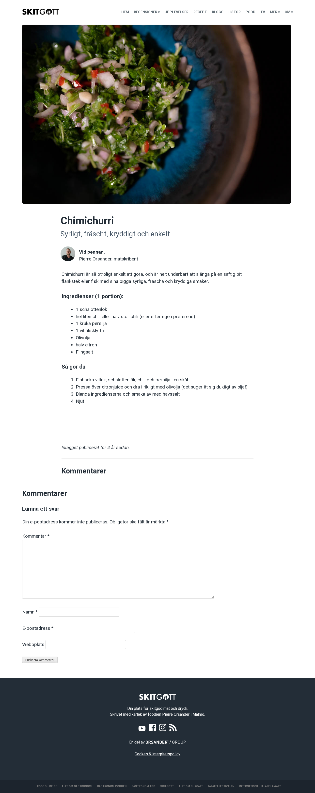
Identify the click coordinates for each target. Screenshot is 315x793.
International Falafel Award (260, 786)
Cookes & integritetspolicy (157, 754)
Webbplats (33, 644)
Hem (125, 12)
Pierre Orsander (175, 714)
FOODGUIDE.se (47, 786)
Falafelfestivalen (221, 786)
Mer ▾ (275, 12)
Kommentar (35, 536)
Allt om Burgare (191, 786)
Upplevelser (177, 12)
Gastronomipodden (111, 786)
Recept (200, 12)
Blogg (217, 12)
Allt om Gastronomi (77, 786)
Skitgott (167, 786)
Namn (30, 612)
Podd (250, 12)
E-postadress (37, 628)
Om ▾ (289, 12)
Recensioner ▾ (147, 12)
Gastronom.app (143, 786)
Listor (234, 12)
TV (262, 12)
